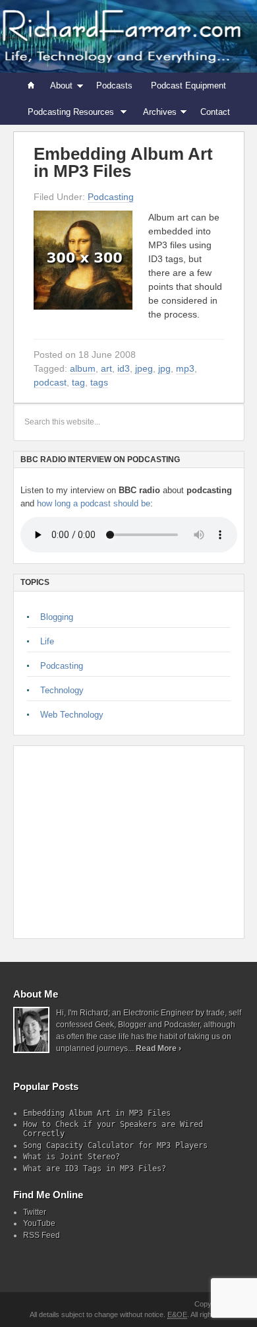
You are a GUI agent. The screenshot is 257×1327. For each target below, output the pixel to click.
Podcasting (111, 196)
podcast (50, 382)
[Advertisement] (112, 841)
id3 (123, 368)
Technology (62, 690)
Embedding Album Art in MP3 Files (123, 162)
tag (78, 382)
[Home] (32, 86)
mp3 (185, 368)
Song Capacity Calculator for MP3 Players (115, 1145)
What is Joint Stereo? (71, 1156)
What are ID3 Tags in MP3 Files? (94, 1168)
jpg (164, 368)
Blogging (56, 617)
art (106, 368)
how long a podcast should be (93, 503)
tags (99, 382)
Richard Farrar (128, 36)
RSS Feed (41, 1235)
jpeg (144, 368)
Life (47, 641)
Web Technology (71, 715)
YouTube (39, 1223)
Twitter (34, 1212)
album (83, 368)
